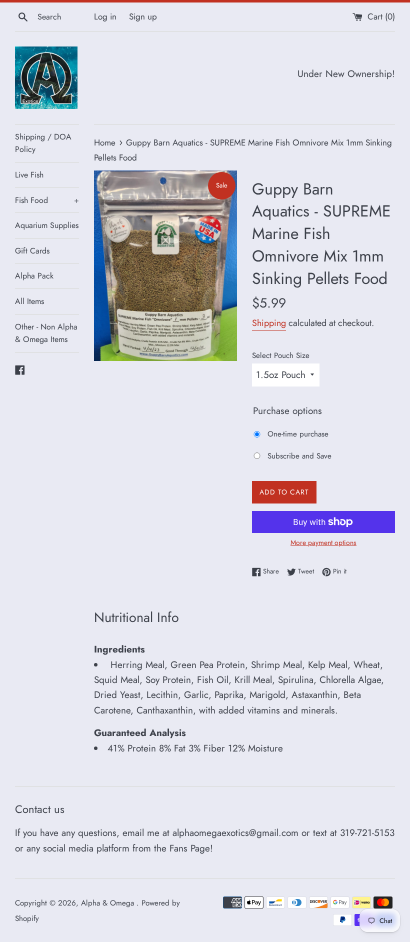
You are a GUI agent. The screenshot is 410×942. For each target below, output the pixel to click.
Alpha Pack (34, 276)
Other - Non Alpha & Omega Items (46, 333)
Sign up (143, 16)
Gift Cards (32, 250)
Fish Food (47, 200)
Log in (105, 16)
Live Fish (29, 174)
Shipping (269, 323)
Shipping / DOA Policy (43, 143)
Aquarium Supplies (46, 225)
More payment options (323, 543)
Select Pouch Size (281, 355)
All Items (29, 301)
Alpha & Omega (108, 903)
